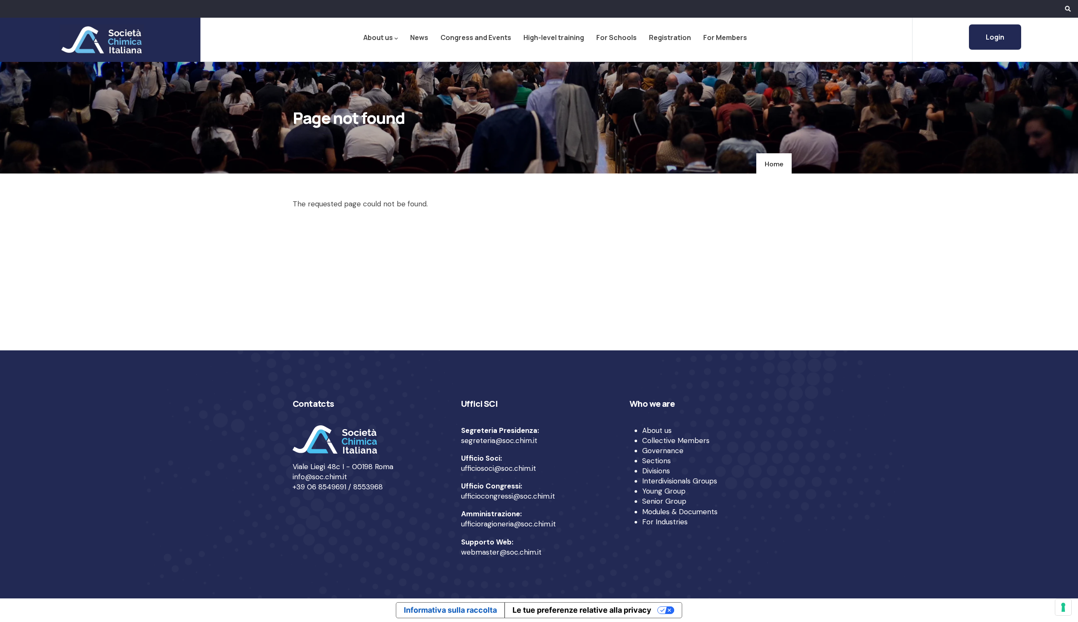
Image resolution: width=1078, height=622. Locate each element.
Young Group (664, 491)
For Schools (616, 37)
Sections (656, 460)
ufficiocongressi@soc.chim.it (508, 496)
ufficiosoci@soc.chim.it (498, 468)
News (419, 37)
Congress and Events (475, 37)
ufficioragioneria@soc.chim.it (508, 524)
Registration (670, 37)
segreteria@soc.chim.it (499, 440)
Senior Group (664, 501)
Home (774, 164)
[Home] (100, 39)
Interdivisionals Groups (679, 481)
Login (995, 37)
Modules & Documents (680, 511)
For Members (725, 37)
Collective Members (676, 440)
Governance (662, 450)
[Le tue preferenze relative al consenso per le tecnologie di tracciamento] (1063, 607)
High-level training (553, 37)
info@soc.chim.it (320, 476)
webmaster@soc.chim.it (501, 552)
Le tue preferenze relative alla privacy (581, 610)
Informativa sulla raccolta (450, 610)
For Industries (665, 521)
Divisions (656, 470)
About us (378, 37)
